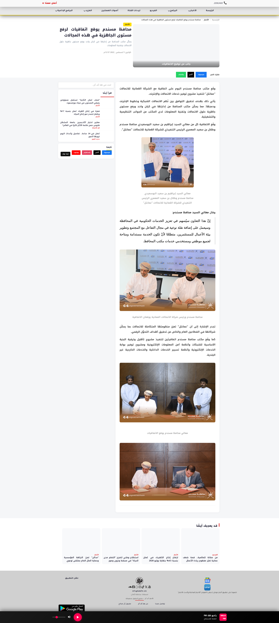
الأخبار (193, 11)
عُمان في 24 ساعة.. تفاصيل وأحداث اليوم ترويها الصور (80, 135)
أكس (191, 74)
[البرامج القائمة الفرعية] (169, 11)
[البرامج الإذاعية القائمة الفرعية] (56, 11)
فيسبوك (201, 74)
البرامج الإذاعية (65, 11)
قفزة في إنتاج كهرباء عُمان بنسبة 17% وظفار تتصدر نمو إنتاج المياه (80, 112)
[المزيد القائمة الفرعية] (84, 11)
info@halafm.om (139, 591)
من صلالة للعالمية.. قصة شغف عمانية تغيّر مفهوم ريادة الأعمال (200, 559)
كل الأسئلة (96, 127)
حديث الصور (96, 139)
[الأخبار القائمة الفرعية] (189, 11)
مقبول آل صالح (125, 604)
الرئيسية (215, 19)
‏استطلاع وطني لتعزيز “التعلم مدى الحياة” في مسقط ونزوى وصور (121, 559)
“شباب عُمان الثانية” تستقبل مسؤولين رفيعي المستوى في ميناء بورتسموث (80, 101)
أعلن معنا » (49, 3)
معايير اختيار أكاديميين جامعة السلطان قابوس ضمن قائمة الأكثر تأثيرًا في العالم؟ (80, 124)
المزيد (89, 11)
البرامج (173, 11)
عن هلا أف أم (143, 604)
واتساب (181, 74)
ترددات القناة (134, 11)
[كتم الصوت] (69, 617)
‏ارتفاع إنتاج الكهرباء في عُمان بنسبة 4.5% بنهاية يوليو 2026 (160, 559)
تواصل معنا (160, 604)
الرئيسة (210, 11)
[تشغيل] (78, 617)
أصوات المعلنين (109, 11)
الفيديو (153, 11)
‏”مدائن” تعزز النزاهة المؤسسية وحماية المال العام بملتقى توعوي (81, 559)
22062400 (218, 3)
